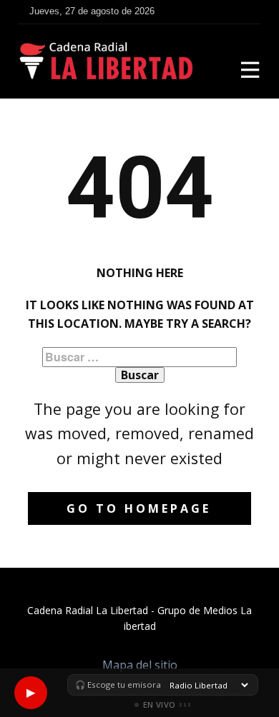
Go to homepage (139, 508)
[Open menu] (250, 70)
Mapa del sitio (139, 665)
